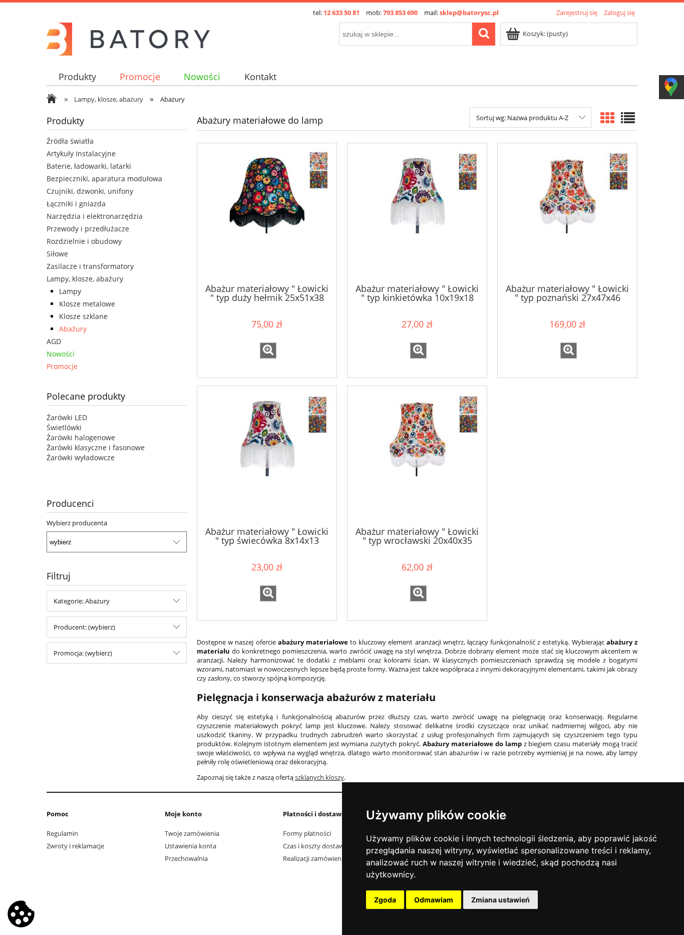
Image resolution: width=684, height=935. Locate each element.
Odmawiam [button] (433, 899)
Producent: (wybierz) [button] (84, 627)
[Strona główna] (128, 38)
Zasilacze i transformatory (90, 266)
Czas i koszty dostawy (315, 845)
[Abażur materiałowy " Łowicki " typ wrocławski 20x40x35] (417, 455)
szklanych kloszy (319, 777)
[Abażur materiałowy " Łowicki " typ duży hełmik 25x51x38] (267, 212)
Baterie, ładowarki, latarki (89, 166)
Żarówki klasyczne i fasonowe (96, 447)
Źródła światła (70, 141)
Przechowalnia (186, 858)
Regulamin (62, 833)
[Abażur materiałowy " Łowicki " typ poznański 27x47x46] (567, 212)
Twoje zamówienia (192, 833)
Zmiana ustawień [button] (500, 899)
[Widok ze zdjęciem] (607, 117)
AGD (54, 341)
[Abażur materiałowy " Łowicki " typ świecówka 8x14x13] (267, 455)
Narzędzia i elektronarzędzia (95, 216)
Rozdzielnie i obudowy (84, 241)
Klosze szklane (83, 316)
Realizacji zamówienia (315, 858)
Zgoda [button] (385, 899)
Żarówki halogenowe (81, 437)
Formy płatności (307, 833)
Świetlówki (64, 427)
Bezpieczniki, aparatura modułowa (104, 178)
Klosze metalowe (87, 303)
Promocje (62, 366)
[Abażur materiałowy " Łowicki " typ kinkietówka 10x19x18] (417, 212)
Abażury (73, 329)
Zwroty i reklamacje (75, 845)
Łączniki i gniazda (76, 203)
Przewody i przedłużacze (88, 228)
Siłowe (57, 253)
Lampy (70, 291)
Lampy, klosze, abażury (85, 278)
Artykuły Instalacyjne (81, 153)
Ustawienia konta (190, 845)
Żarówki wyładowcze (81, 457)
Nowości (61, 354)
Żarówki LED (67, 417)
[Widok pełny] (628, 117)
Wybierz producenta (77, 522)
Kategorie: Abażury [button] (82, 600)
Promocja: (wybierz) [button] (83, 653)
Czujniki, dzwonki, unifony (90, 191)
